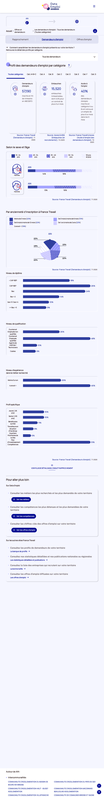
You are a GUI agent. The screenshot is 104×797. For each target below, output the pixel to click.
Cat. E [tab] (76, 74)
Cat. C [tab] (59, 74)
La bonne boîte (16, 569)
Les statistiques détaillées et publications (27, 560)
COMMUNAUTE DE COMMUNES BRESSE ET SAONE (74, 795)
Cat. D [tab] (68, 74)
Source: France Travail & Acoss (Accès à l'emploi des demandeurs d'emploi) (81, 137)
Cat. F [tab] (85, 74)
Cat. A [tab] (42, 74)
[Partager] (99, 786)
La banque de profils (19, 551)
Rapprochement (20, 39)
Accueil (9, 31)
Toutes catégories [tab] (15, 74)
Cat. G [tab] (93, 74)
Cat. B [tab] (50, 74)
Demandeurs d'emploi (53, 39)
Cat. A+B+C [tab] (31, 74)
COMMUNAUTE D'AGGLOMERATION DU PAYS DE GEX (74, 781)
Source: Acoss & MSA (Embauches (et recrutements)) (54, 137)
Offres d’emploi (84, 39)
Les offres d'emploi (18, 577)
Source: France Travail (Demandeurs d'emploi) (24, 136)
